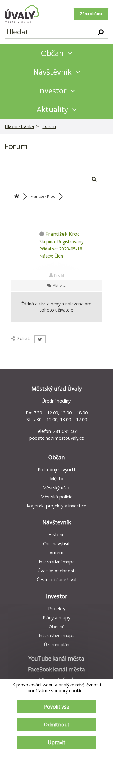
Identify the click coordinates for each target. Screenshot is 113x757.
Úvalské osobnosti (57, 571)
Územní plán (56, 644)
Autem (56, 553)
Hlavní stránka (19, 126)
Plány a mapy (56, 618)
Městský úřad (56, 488)
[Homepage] (22, 14)
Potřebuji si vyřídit (57, 470)
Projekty (56, 608)
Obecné (57, 627)
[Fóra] (16, 196)
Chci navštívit (56, 544)
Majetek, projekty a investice (56, 506)
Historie (56, 534)
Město (56, 479)
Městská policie (56, 497)
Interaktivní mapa (57, 562)
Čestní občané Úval (56, 579)
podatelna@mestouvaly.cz (56, 438)
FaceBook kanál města (56, 669)
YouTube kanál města (56, 658)
